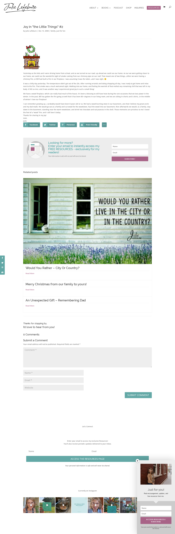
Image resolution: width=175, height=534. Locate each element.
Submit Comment (138, 395)
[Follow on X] (85, 432)
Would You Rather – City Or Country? (52, 268)
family (53, 31)
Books (105, 8)
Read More (30, 273)
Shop (128, 8)
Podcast (118, 8)
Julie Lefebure (31, 31)
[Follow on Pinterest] (95, 432)
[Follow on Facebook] (80, 432)
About (92, 8)
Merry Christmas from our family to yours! (56, 284)
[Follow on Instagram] (90, 432)
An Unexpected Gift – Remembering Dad (56, 300)
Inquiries (139, 8)
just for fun (60, 31)
